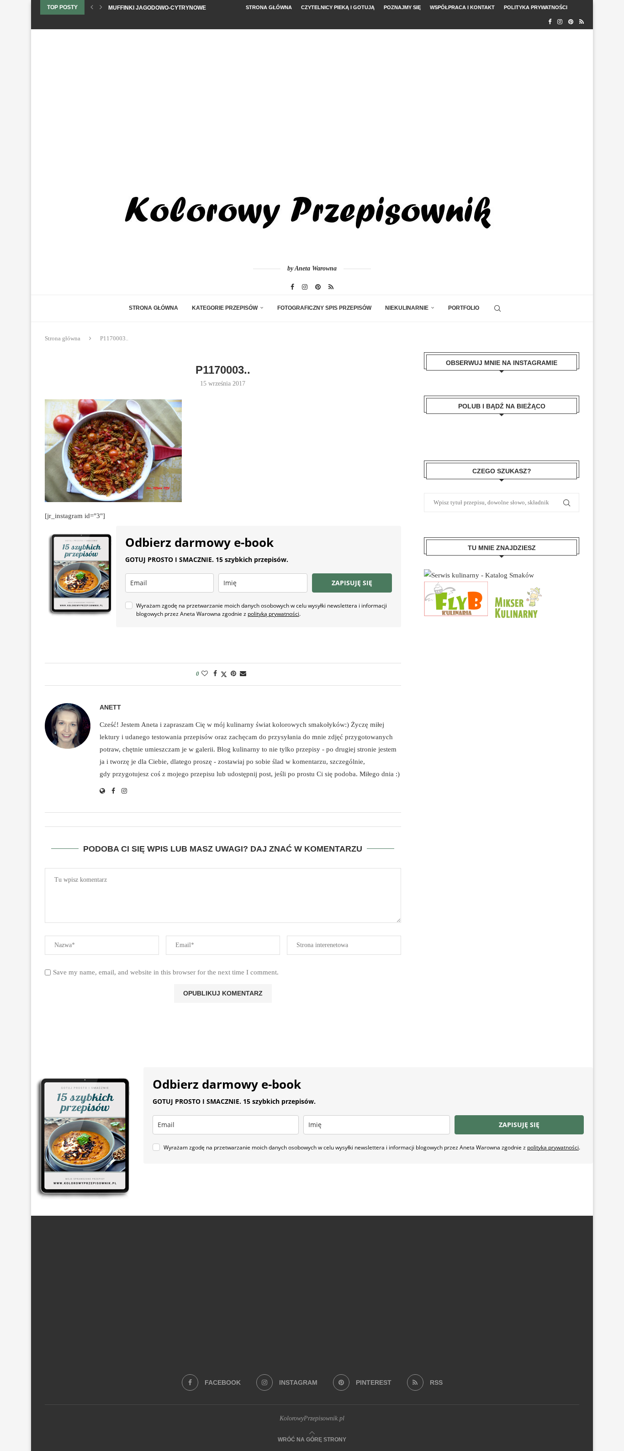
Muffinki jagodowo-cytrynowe (157, 8)
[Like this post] (204, 674)
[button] (91, 7)
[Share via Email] (243, 674)
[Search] (497, 308)
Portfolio (463, 308)
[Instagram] (559, 22)
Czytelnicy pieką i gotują (338, 7)
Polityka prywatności (535, 7)
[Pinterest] (570, 22)
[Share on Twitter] (224, 674)
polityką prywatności (273, 614)
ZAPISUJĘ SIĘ (352, 582)
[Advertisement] (312, 98)
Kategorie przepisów (225, 308)
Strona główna (269, 7)
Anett (110, 707)
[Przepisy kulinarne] (517, 587)
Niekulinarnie (406, 308)
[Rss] (581, 22)
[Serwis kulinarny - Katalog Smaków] (479, 575)
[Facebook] (549, 22)
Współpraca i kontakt (462, 7)
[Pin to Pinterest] (233, 674)
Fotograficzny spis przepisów (324, 308)
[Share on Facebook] (215, 674)
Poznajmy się (402, 7)
